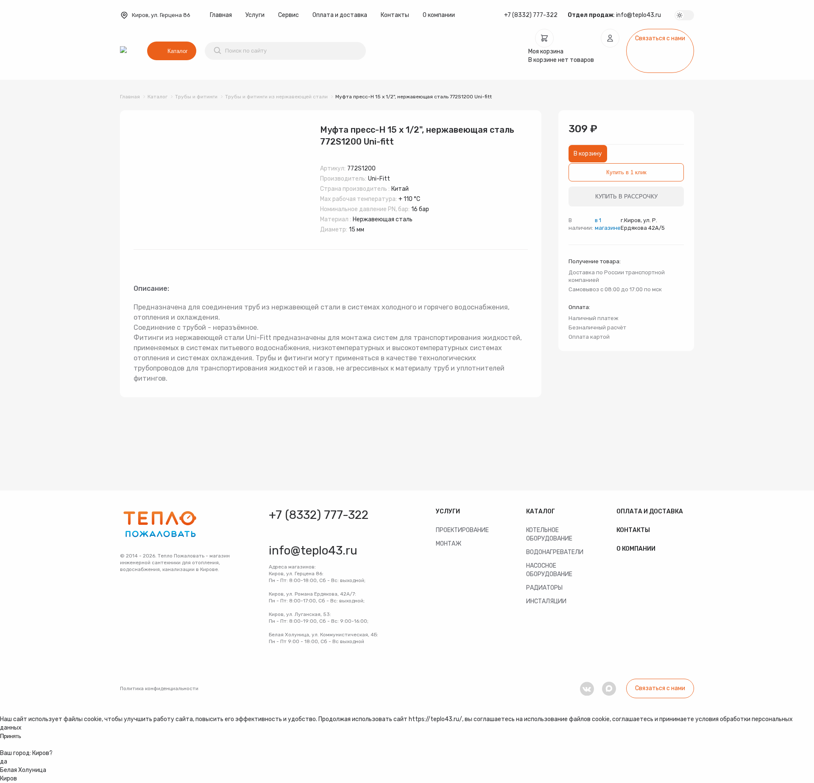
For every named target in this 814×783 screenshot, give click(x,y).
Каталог (177, 51)
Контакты (395, 15)
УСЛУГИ (448, 511)
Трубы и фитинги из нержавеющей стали (276, 97)
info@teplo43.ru (638, 15)
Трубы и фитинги (196, 97)
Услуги (255, 15)
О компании (439, 15)
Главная (221, 15)
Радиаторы (544, 587)
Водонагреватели (554, 552)
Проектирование (462, 530)
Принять (10, 736)
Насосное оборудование (549, 570)
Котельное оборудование (549, 534)
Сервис (288, 15)
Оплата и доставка (339, 15)
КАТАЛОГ (540, 511)
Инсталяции (546, 601)
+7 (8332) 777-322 (531, 15)
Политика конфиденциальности (159, 688)
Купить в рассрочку (626, 196)
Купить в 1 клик (626, 172)
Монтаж (448, 543)
